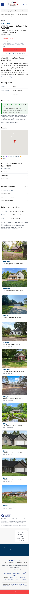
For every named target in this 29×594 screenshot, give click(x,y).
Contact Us (14, 591)
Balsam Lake (14, 14)
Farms (4, 579)
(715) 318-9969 (11, 53)
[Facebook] (14, 553)
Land (16, 577)
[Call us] (23, 4)
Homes (11, 577)
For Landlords (7, 573)
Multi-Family (10, 579)
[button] (14, 141)
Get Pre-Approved (15, 572)
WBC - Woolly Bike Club (7, 200)
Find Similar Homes (14, 50)
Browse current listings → (7, 76)
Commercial (22, 577)
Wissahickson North (6, 193)
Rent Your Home (16, 573)
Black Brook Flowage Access (8, 186)
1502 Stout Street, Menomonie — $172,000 (17, 586)
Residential (7, 14)
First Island (3, 171)
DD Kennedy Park (5, 179)
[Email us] (26, 4)
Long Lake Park (4, 175)
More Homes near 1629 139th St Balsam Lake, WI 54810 (14, 239)
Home (2, 14)
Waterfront (17, 579)
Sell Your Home (6, 572)
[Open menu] (2, 4)
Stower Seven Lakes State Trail (8, 197)
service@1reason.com (18, 564)
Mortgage (24, 572)
